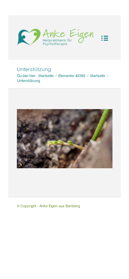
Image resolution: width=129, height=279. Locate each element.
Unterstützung (34, 69)
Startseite (46, 75)
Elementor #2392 (71, 75)
